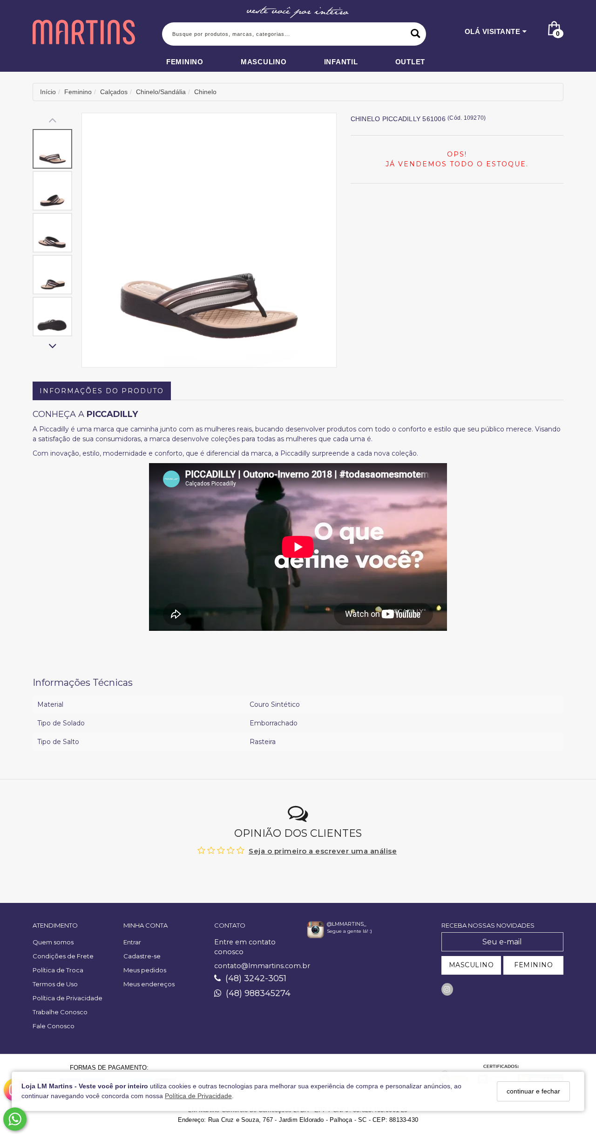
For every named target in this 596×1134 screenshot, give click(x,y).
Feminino (184, 62)
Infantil (341, 62)
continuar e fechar (533, 1091)
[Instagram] (447, 989)
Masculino (264, 62)
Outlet (410, 62)
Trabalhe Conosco (60, 1012)
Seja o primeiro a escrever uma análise (323, 851)
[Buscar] (415, 34)
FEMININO (533, 965)
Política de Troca (58, 970)
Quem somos (53, 942)
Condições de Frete (63, 956)
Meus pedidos (144, 970)
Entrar (132, 942)
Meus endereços (149, 984)
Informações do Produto (102, 391)
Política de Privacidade (198, 1096)
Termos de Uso (55, 984)
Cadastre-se (142, 956)
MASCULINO (471, 965)
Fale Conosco (53, 1026)
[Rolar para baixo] (52, 347)
